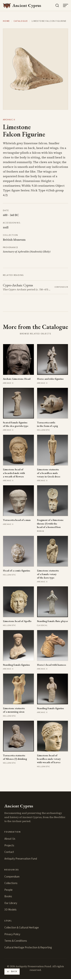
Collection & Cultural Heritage (21, 928)
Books (8, 896)
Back (14, 971)
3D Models (10, 910)
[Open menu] (66, 5)
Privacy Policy (12, 934)
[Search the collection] (57, 5)
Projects (9, 845)
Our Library (10, 903)
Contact (9, 852)
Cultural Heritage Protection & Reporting (28, 947)
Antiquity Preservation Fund (20, 859)
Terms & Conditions (15, 941)
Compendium (11, 877)
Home (6, 21)
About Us (9, 839)
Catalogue (21, 21)
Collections (10, 883)
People (8, 890)
